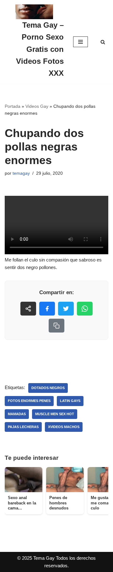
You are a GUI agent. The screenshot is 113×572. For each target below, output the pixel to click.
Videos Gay (36, 106)
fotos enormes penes (29, 401)
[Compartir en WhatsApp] (85, 309)
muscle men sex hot (54, 414)
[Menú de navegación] (80, 41)
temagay (21, 173)
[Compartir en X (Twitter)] (66, 309)
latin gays (70, 401)
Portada (12, 106)
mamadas (17, 414)
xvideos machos (63, 427)
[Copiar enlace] (56, 326)
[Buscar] (102, 42)
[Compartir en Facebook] (47, 309)
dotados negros (48, 388)
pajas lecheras (23, 427)
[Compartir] (28, 309)
